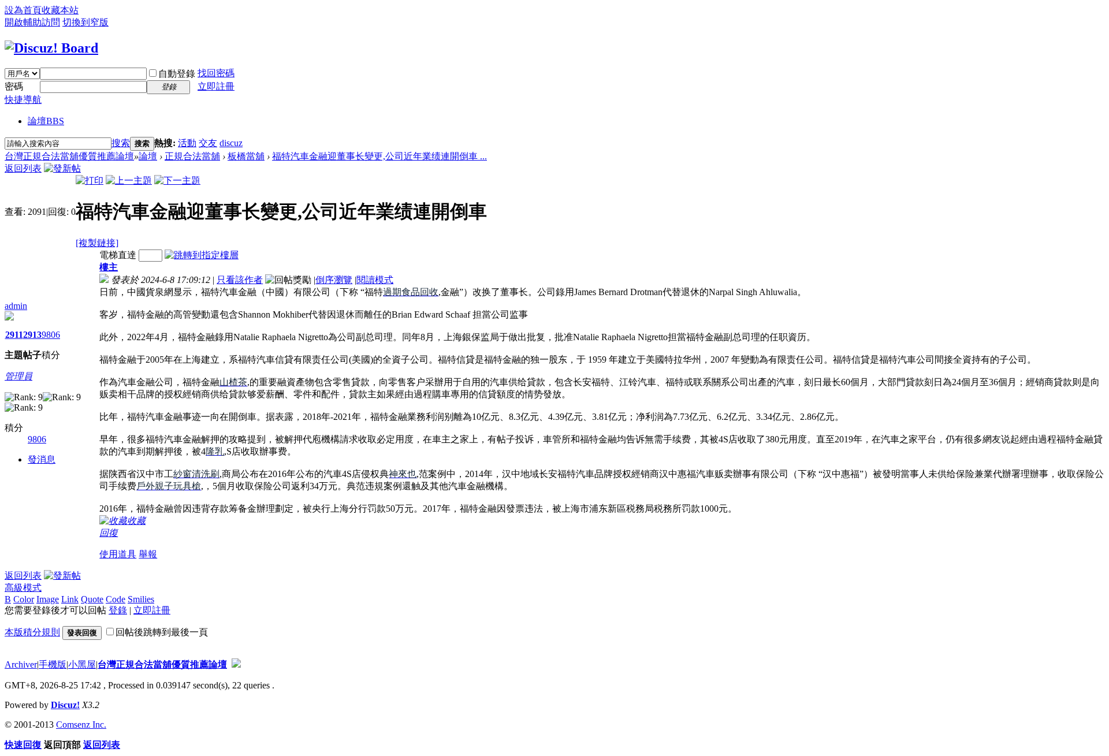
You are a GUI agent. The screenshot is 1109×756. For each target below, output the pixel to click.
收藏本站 (60, 10)
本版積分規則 (32, 632)
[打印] (89, 180)
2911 (14, 335)
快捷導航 (23, 100)
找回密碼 (216, 73)
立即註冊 (216, 86)
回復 (108, 533)
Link (70, 599)
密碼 (14, 86)
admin (16, 306)
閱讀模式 (374, 280)
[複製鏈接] (97, 243)
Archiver (21, 664)
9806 (51, 335)
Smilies (141, 599)
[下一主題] (177, 180)
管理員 (18, 376)
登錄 (118, 610)
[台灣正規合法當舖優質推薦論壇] (51, 47)
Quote (92, 599)
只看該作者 (240, 280)
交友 (208, 143)
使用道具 (117, 554)
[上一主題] (129, 180)
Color (23, 599)
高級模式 (23, 588)
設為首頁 (23, 10)
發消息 (41, 459)
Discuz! (65, 705)
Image (47, 599)
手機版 (52, 664)
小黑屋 (82, 664)
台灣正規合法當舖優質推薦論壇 (69, 156)
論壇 (46, 121)
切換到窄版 (85, 22)
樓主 (108, 267)
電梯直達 (117, 255)
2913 (32, 335)
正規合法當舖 (192, 156)
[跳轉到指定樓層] (202, 255)
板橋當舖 (246, 156)
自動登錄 (176, 74)
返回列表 (23, 168)
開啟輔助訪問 (32, 22)
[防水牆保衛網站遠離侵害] (236, 664)
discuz (231, 143)
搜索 (120, 143)
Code (115, 599)
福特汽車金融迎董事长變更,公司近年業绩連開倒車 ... (379, 156)
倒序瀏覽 (333, 280)
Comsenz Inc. (81, 724)
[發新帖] (62, 168)
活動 (187, 143)
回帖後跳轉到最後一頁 (162, 632)
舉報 (148, 554)
